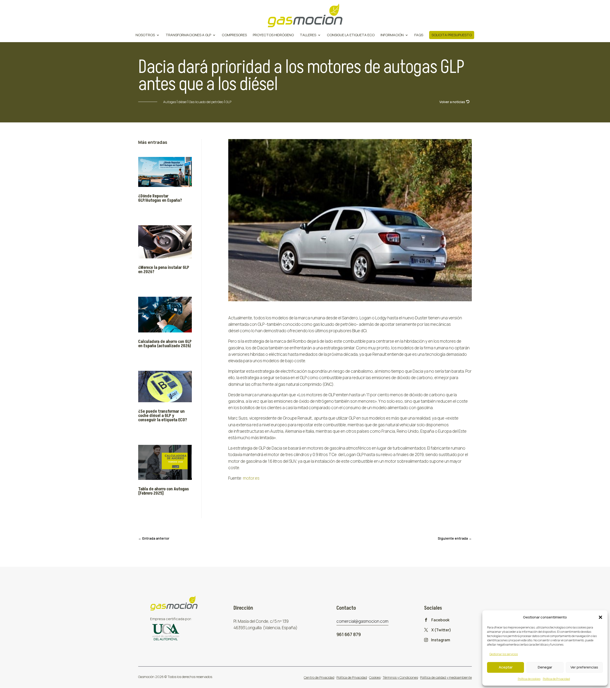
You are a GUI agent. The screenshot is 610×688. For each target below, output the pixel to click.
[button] (600, 617)
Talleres (308, 35)
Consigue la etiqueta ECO (351, 35)
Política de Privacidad (556, 679)
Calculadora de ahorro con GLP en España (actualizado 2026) (165, 344)
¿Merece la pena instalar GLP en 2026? (163, 270)
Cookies (375, 677)
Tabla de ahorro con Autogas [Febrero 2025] (163, 491)
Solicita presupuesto (452, 34)
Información (392, 35)
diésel (182, 102)
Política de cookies (529, 679)
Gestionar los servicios (503, 654)
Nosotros (145, 35)
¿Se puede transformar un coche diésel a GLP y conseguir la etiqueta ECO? (162, 415)
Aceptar (506, 667)
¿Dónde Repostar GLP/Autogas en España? (160, 198)
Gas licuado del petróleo (206, 102)
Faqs (418, 35)
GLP (228, 102)
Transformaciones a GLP (188, 35)
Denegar (545, 667)
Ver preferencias (584, 667)
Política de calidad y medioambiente (446, 677)
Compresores (234, 35)
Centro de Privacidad (319, 677)
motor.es (251, 478)
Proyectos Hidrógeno (273, 35)
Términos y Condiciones (400, 677)
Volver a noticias (452, 102)
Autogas (169, 102)
